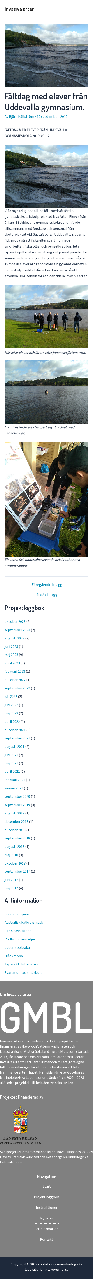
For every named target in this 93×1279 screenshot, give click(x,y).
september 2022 (17, 688)
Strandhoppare (17, 914)
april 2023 (12, 663)
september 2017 (17, 871)
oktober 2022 (15, 680)
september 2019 (17, 805)
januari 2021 (14, 788)
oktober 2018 (15, 830)
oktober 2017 (15, 863)
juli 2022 (11, 696)
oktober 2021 (15, 730)
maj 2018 (11, 855)
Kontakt (46, 1239)
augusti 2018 (14, 846)
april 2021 (12, 771)
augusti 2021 (14, 746)
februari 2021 (15, 780)
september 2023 (17, 630)
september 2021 (17, 738)
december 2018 (16, 821)
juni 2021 (11, 755)
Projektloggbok (46, 1197)
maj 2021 (11, 763)
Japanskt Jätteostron (22, 964)
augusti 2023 (14, 638)
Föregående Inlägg (47, 585)
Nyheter (46, 1218)
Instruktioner (46, 1207)
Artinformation (46, 1229)
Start (46, 1186)
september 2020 (17, 796)
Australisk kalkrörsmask (24, 922)
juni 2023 (11, 646)
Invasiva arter (19, 8)
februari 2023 (15, 671)
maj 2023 (11, 655)
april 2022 (12, 721)
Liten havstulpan (18, 931)
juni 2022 (11, 705)
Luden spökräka (17, 947)
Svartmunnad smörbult (23, 972)
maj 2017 (11, 888)
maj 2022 (11, 713)
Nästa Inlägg (47, 595)
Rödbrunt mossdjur (20, 939)
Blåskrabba (14, 956)
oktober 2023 (15, 621)
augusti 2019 (14, 813)
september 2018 (17, 838)
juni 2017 (11, 880)
